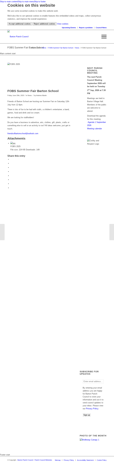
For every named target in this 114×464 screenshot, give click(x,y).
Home (44, 48)
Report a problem (86, 27)
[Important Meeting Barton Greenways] (111, 232)
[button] (102, 36)
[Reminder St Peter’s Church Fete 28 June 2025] (2, 232)
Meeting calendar (94, 128)
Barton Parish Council (25, 460)
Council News (101, 27)
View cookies (62, 24)
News (77, 48)
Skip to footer (40, 1)
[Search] (96, 36)
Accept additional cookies (20, 24)
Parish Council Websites (43, 460)
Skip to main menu (26, 1)
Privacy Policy (92, 408)
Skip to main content (9, 1)
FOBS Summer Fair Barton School (60, 48)
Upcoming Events (69, 27)
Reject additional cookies (44, 24)
